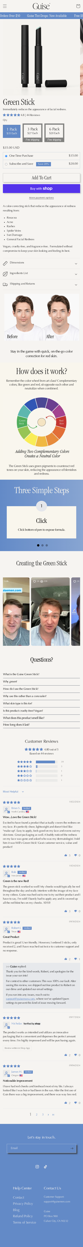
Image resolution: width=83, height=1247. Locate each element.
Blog (16, 1210)
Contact (18, 1198)
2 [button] (36, 1114)
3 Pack (32, 131)
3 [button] (43, 1114)
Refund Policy (23, 1216)
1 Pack (12, 131)
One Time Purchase (21, 156)
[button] (5, 6)
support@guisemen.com (20, 999)
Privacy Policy (23, 1204)
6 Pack (54, 131)
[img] (11, 802)
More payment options (41, 198)
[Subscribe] (72, 1148)
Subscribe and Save (21, 164)
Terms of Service (24, 1223)
